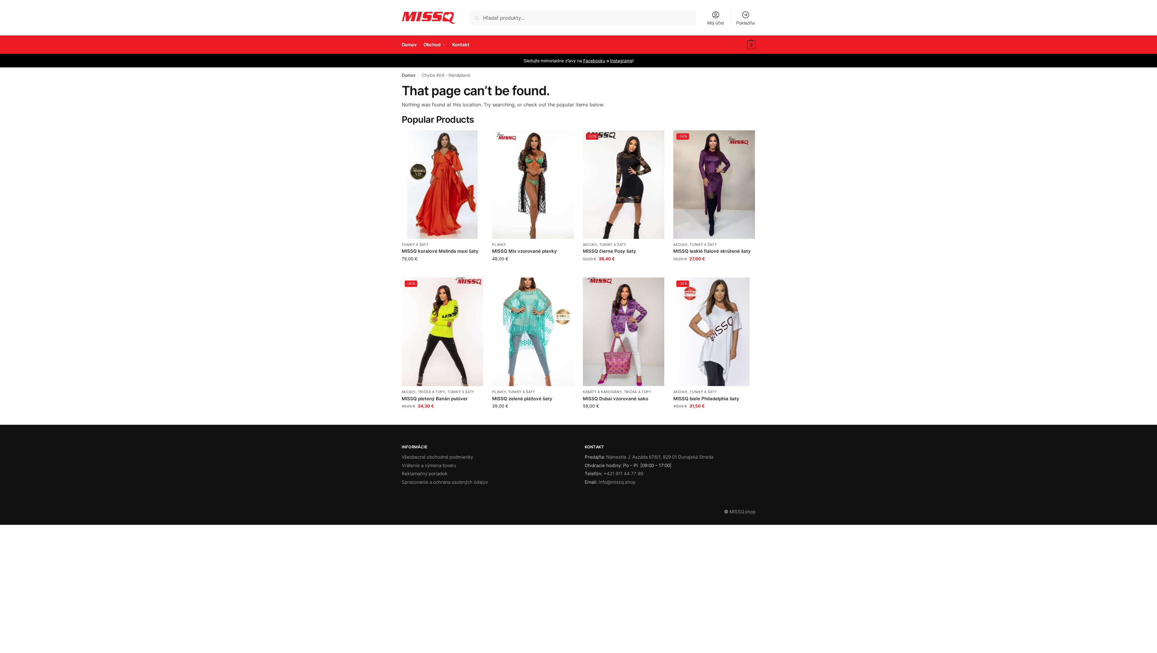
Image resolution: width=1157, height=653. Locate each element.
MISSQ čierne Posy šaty (609, 251)
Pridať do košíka (623, 271)
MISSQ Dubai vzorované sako (615, 398)
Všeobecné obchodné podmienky (437, 457)
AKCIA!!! (590, 244)
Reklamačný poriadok (424, 473)
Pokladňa (745, 22)
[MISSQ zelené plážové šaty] (533, 332)
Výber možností (442, 271)
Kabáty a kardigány (602, 392)
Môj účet (715, 22)
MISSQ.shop (743, 512)
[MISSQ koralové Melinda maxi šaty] (442, 184)
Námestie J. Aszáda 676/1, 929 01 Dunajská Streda (659, 457)
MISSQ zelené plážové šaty (522, 398)
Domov (409, 75)
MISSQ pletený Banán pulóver (435, 398)
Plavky (499, 244)
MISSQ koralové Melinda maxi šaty (440, 251)
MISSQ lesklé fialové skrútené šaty (712, 251)
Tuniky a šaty (415, 244)
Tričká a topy (431, 392)
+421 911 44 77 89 (623, 473)
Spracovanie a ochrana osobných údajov (445, 482)
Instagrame (621, 60)
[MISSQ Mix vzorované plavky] (533, 184)
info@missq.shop (617, 482)
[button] (742, 45)
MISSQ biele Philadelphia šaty (706, 398)
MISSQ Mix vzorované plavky (524, 251)
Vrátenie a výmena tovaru (429, 465)
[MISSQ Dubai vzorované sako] (624, 332)
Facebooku (594, 60)
